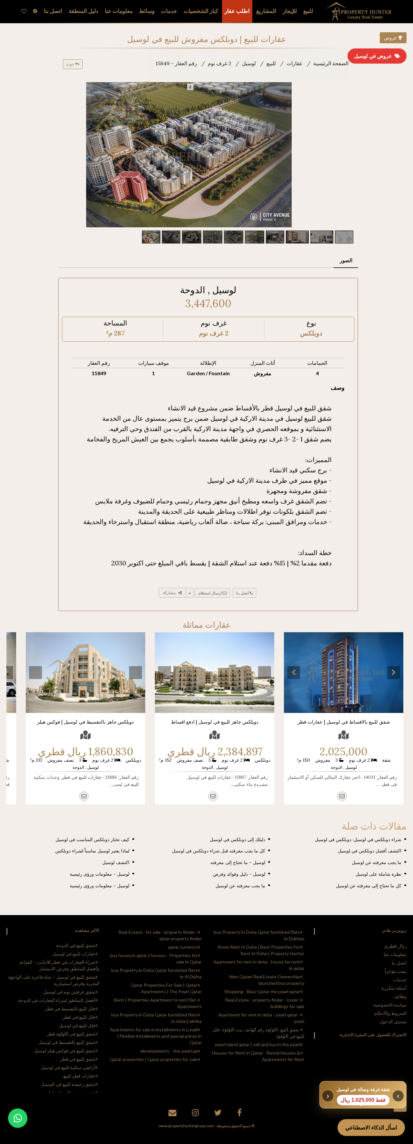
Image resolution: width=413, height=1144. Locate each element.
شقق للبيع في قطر (77, 1059)
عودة (70, 64)
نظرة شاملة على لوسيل (378, 874)
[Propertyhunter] (173, 1114)
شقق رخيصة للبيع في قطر (70, 1092)
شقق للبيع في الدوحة (75, 945)
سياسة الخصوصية (390, 1004)
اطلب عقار (237, 11)
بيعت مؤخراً (396, 971)
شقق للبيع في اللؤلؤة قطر (71, 1033)
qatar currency (182, 947)
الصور (346, 260)
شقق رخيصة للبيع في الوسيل (68, 1084)
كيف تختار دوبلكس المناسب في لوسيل (92, 839)
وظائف (400, 996)
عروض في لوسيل (374, 56)
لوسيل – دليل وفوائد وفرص (239, 874)
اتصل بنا (243, 593)
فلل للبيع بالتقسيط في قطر (70, 1008)
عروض (391, 38)
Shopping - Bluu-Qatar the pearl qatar (262, 991)
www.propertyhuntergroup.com (186, 1125)
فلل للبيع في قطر (79, 1017)
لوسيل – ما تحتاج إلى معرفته (237, 862)
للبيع (308, 11)
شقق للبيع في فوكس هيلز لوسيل (64, 1050)
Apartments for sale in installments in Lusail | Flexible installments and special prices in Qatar (156, 1036)
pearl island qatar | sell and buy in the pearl (257, 1044)
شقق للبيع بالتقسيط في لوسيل (66, 1042)
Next (393, 672)
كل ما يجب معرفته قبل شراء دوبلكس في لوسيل (218, 851)
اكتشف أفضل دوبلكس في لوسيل (369, 851)
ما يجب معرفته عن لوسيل (376, 862)
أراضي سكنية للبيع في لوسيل (68, 1067)
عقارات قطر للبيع (79, 1075)
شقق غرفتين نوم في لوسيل (69, 992)
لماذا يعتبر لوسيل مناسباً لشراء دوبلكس (92, 851)
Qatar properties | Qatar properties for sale (153, 1059)
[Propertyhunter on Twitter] (218, 1114)
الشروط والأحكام (390, 1013)
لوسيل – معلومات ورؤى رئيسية (99, 874)
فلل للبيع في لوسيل (77, 1025)
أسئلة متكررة (394, 988)
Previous (293, 672)
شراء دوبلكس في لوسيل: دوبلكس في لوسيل (358, 839)
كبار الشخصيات (201, 11)
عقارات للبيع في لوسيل (73, 953)
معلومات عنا (395, 954)
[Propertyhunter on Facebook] (240, 1114)
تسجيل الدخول (393, 1021)
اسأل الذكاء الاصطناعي (371, 1127)
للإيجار (290, 11)
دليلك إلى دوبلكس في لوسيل (237, 839)
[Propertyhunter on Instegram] (196, 1114)
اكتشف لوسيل (115, 862)
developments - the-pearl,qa (168, 1051)
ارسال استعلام (210, 593)
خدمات (169, 11)
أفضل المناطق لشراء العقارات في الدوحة (56, 1000)
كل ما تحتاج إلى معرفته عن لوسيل (368, 886)
